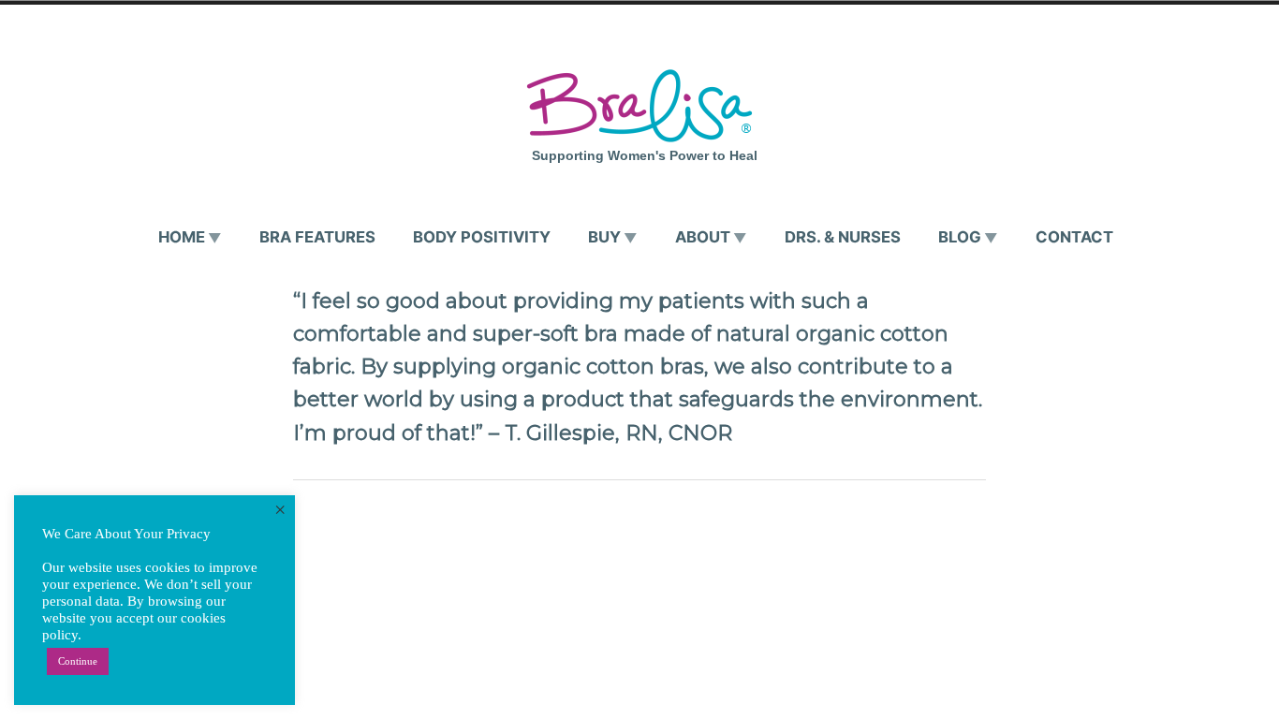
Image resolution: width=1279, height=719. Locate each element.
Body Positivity (482, 236)
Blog (959, 236)
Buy (604, 236)
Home (181, 236)
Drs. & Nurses (843, 236)
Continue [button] (77, 661)
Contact (1074, 236)
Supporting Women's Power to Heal (644, 155)
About (702, 236)
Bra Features (317, 236)
